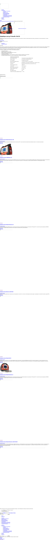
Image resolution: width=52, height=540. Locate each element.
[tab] (26, 43)
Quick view (1, 143)
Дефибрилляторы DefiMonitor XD (8, 28)
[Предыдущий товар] (0, 22)
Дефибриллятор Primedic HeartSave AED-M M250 (8, 441)
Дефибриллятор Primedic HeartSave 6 (6, 374)
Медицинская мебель (6, 529)
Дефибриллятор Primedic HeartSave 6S (7, 224)
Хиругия (4, 527)
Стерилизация (5, 530)
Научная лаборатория (6, 528)
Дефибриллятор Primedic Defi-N (22, 28)
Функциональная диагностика (7, 531)
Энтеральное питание (6, 532)
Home (1, 21)
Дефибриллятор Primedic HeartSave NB (7, 139)
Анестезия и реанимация (5, 21)
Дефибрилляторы (11, 21)
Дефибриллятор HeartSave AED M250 (6, 291)
